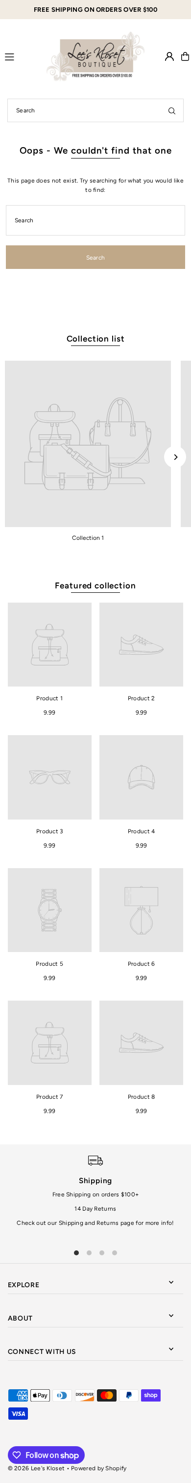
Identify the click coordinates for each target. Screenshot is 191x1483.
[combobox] (95, 110)
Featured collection (95, 585)
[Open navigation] (21, 56)
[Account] (169, 56)
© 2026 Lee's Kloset (36, 1468)
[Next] (175, 457)
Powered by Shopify (98, 1468)
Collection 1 (88, 537)
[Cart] (185, 56)
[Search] (172, 110)
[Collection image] (88, 444)
